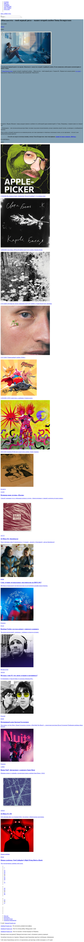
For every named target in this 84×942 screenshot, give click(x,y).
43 (4, 870)
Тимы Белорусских (7, 71)
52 (4, 882)
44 (4, 872)
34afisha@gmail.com (6, 926)
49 (4, 879)
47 (4, 876)
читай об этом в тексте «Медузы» (66, 136)
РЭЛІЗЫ (6, 2)
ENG (9, 13)
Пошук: (3, 16)
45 (4, 873)
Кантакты (6, 917)
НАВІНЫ (6, 5)
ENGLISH (7, 9)
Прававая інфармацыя (10, 920)
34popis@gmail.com (10, 923)
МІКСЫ (6, 3)
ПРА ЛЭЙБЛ (7, 8)
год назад (78, 71)
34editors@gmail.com (6, 928)
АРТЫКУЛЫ (7, 6)
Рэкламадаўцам (8, 919)
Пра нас (6, 916)
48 (4, 878)
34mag (2, 26)
